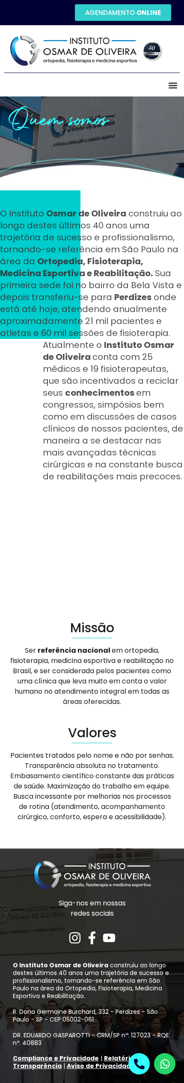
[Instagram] (74, 937)
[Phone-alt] (139, 1063)
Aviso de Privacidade (101, 1066)
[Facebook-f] (92, 937)
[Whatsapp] (164, 1063)
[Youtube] (109, 937)
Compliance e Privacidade (56, 1058)
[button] (173, 85)
